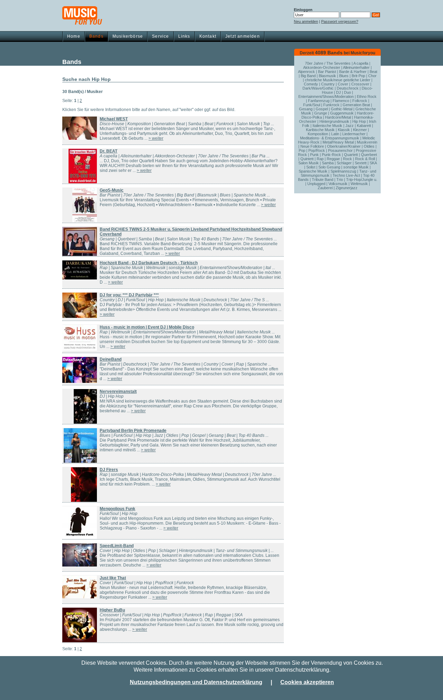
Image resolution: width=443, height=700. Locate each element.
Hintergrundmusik (334, 121)
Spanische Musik (313, 171)
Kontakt (207, 36)
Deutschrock (348, 88)
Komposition (318, 134)
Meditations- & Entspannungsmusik (329, 138)
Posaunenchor (340, 150)
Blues (344, 76)
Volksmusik (337, 184)
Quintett (307, 159)
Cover (343, 84)
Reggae (333, 159)
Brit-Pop (358, 76)
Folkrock (359, 101)
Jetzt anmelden (242, 36)
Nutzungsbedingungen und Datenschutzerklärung (196, 682)
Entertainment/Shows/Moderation (326, 96)
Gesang (306, 109)
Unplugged (316, 184)
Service (160, 36)
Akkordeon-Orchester (321, 67)
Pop (302, 150)
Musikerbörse (127, 36)
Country (328, 84)
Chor (372, 76)
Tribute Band (322, 179)
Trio (339, 179)
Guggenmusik (342, 113)
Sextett (361, 163)
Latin (335, 134)
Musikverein (367, 142)
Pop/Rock (316, 150)
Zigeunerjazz (347, 188)
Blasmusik (327, 76)
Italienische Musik (327, 125)
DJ (338, 92)
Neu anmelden (306, 21)
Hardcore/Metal (338, 117)
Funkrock (331, 105)
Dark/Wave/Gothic (318, 88)
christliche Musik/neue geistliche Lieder (337, 80)
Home (73, 36)
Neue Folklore (312, 146)
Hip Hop (359, 121)
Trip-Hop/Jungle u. (361, 179)
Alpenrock (306, 72)
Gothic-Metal (341, 109)
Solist (310, 167)
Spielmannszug (343, 171)
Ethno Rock (367, 96)
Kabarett (364, 125)
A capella (360, 63)
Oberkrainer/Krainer (344, 146)
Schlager (344, 163)
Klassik (344, 130)
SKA (373, 163)
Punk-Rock (331, 155)
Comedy (311, 84)
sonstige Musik (356, 167)
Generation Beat (356, 105)
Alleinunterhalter (356, 67)
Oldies (369, 146)
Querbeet (369, 155)
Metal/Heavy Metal (338, 142)
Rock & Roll (365, 159)
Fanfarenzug (318, 101)
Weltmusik (359, 184)
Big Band (308, 76)
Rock (347, 159)
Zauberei (325, 188)
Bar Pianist (327, 72)
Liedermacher (353, 134)
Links (184, 36)
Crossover (360, 84)
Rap (320, 159)
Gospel (322, 109)
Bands (96, 36)
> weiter (155, 138)
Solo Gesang (329, 167)
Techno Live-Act (346, 175)
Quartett (351, 155)
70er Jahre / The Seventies (328, 63)
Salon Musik (308, 163)
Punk (314, 155)
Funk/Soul (311, 105)
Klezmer (360, 130)
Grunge (320, 113)
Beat (373, 72)
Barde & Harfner (353, 72)
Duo (347, 92)
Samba (328, 163)
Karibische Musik (320, 130)
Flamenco (341, 101)
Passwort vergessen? (339, 21)
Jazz (349, 125)
